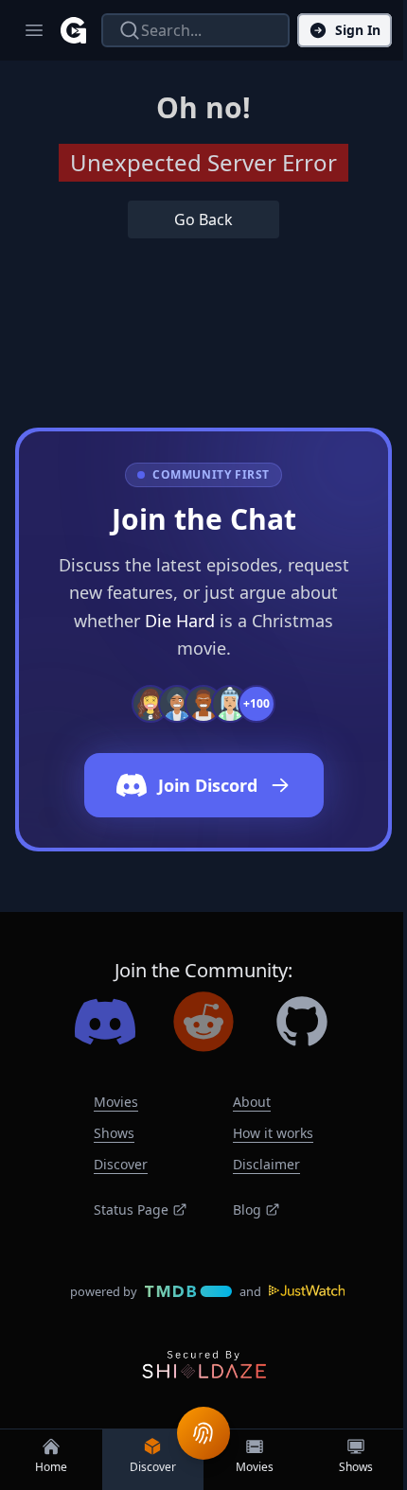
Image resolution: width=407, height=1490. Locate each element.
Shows (114, 1133)
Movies (116, 1102)
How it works (273, 1133)
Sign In (357, 30)
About (252, 1102)
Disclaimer (266, 1164)
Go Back (203, 219)
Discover (121, 1164)
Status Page (131, 1209)
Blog (247, 1209)
